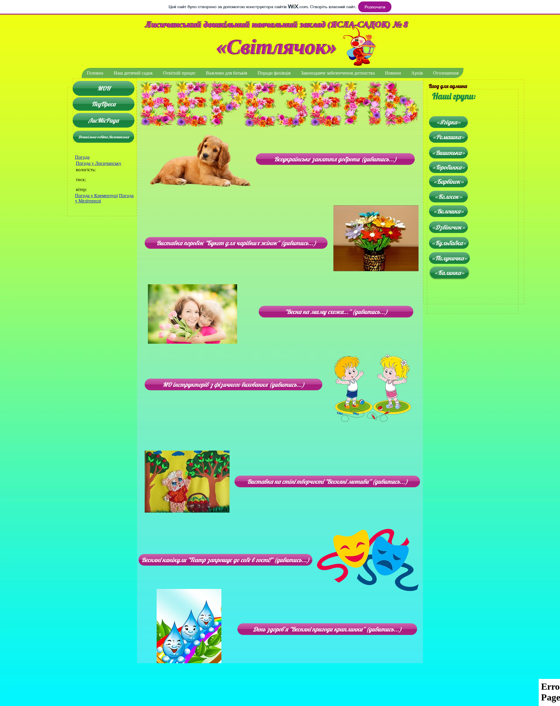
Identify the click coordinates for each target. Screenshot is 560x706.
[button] (133, 73)
